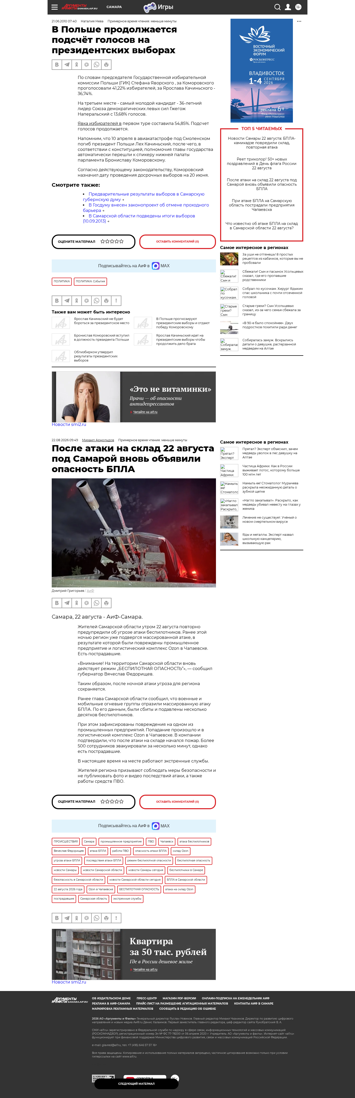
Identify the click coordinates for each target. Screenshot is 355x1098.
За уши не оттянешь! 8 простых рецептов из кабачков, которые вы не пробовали (272, 258)
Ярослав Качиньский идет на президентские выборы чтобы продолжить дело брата (180, 339)
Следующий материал (136, 1084)
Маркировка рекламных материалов (122, 1008)
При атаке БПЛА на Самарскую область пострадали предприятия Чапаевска (261, 205)
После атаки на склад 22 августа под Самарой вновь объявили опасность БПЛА (262, 184)
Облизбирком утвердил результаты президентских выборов (95, 356)
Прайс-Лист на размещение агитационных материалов (182, 1003)
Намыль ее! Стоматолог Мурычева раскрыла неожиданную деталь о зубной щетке (270, 487)
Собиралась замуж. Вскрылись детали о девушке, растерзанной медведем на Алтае (269, 344)
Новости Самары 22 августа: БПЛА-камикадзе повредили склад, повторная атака (261, 143)
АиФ (90, 591)
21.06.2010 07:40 (64, 21)
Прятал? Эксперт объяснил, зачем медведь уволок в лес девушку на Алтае (270, 453)
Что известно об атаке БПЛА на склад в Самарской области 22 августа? (262, 226)
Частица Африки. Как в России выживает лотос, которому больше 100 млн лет (271, 470)
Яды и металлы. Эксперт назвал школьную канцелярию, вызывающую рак (268, 539)
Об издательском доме (111, 998)
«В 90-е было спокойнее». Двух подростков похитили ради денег (269, 325)
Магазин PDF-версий (179, 998)
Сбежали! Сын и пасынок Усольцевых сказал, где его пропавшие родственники (272, 276)
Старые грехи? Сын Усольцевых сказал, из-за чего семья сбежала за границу (271, 310)
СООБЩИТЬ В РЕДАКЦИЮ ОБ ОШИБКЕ (187, 1008)
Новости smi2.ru (69, 424)
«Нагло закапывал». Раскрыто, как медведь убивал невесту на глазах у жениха (271, 504)
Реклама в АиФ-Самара (111, 1003)
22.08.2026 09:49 (65, 440)
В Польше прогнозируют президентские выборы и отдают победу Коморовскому (183, 323)
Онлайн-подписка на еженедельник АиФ (235, 998)
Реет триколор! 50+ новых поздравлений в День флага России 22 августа (262, 163)
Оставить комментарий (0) (177, 241)
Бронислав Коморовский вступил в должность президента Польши (101, 337)
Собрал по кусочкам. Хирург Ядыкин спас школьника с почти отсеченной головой (272, 293)
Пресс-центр (147, 998)
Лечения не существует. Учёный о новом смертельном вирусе (269, 519)
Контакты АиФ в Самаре (253, 1003)
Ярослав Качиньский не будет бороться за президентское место (101, 321)
